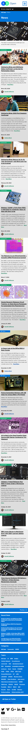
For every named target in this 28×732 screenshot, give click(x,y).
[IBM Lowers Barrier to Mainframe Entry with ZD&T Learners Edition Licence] (14, 521)
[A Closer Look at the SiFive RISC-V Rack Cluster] (14, 338)
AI (8, 658)
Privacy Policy (5, 725)
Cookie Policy (12, 725)
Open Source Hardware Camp (9, 682)
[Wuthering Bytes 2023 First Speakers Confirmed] (14, 103)
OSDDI (17, 649)
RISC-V (10, 687)
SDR (19, 687)
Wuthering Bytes (5, 692)
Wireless (19, 689)
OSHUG (10, 684)
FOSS (2, 671)
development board (18, 664)
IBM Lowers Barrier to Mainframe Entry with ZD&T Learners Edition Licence (12, 533)
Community (4, 50)
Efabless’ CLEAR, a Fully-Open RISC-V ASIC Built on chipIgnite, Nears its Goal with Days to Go (13, 209)
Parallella (3, 687)
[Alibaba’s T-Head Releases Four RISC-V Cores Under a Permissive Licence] (14, 472)
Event (9, 669)
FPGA (12, 671)
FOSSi (7, 671)
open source (21, 679)
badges (16, 658)
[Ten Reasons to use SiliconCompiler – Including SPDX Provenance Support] (14, 246)
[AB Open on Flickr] (23, 710)
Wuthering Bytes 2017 (18, 692)
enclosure (3, 669)
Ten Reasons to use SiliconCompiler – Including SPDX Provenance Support (14, 257)
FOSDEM (20, 669)
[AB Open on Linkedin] (18, 710)
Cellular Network (5, 661)
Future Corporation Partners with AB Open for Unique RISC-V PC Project (13, 394)
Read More (10, 84)
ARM (11, 658)
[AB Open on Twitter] (3, 710)
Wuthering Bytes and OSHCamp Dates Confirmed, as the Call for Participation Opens (12, 69)
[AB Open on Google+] (13, 710)
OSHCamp (4, 684)
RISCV (15, 687)
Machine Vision (18, 676)
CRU (10, 664)
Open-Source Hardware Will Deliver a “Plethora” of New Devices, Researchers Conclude (13, 580)
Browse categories (6, 9)
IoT (14, 674)
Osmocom (22, 684)
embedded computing (18, 666)
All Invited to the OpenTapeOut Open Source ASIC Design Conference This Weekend (14, 437)
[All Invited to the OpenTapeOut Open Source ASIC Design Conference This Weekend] (14, 425)
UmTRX (14, 689)
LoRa (17, 674)
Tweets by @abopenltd (7, 702)
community (4, 664)
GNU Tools (18, 671)
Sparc (8, 689)
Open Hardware (12, 679)
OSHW (16, 684)
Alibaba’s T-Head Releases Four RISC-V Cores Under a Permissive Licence (12, 483)
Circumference (16, 661)
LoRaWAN (4, 676)
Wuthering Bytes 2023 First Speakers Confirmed (11, 624)
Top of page (4, 729)
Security (3, 689)
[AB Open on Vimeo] (8, 710)
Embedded (8, 666)
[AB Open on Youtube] (3, 714)
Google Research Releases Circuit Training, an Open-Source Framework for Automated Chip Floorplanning (14, 304)
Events (14, 669)
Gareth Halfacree (9, 91)
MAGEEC (3, 679)
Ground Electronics (6, 674)
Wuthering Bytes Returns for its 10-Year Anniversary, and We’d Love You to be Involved (14, 161)
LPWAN (10, 676)
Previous (22, 610)
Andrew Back (8, 138)
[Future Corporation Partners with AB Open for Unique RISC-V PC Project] (14, 383)
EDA (2, 666)
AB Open (3, 331)
